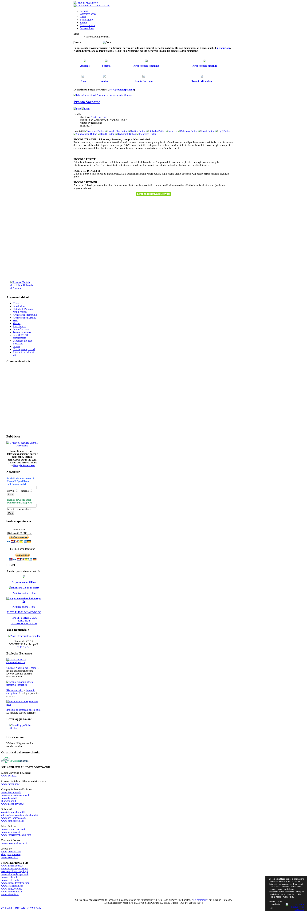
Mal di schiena (20, 311)
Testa (15, 320)
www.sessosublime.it (12, 885)
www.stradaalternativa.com (15, 883)
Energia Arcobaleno (24, 465)
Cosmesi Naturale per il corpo (21, 667)
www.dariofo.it (9, 798)
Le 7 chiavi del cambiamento (20, 336)
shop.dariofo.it (8, 801)
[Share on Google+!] (116, 131)
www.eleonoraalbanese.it (14, 843)
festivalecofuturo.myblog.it (14, 871)
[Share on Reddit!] (106, 134)
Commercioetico (88, 13)
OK (271, 908)
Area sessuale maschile (24, 317)
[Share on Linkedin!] (156, 131)
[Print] (77, 108)
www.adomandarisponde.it (14, 874)
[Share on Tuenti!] (206, 131)
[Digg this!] (222, 131)
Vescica (16, 323)
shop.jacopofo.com (10, 854)
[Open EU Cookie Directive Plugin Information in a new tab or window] (295, 906)
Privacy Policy (288, 897)
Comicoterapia (87, 25)
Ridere (83, 22)
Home (16, 303)
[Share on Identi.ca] (172, 131)
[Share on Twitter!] (137, 131)
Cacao (83, 16)
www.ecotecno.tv (10, 880)
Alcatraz (84, 11)
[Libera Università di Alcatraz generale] (103, 95)
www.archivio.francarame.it (15, 795)
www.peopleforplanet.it (121, 89)
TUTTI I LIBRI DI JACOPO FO (24, 612)
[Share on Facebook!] (94, 131)
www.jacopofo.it (9, 857)
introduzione (223, 48)
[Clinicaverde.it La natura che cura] (92, 5)
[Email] (86, 108)
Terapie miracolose (22, 332)
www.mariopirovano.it (12, 803)
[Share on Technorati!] (126, 134)
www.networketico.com (13, 818)
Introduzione (19, 306)
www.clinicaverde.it (11, 888)
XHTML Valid (34, 908)
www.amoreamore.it (11, 891)
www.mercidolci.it (10, 832)
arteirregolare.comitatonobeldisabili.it (20, 815)
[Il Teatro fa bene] (86, 2)
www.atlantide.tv (10, 894)
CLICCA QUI (24, 647)
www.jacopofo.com (11, 851)
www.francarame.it (11, 792)
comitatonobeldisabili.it (13, 812)
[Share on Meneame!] (147, 134)
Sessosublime (87, 28)
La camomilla (200, 900)
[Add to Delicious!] (188, 131)
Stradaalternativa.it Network (153, 193)
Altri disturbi (19, 326)
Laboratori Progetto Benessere (22, 342)
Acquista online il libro (24, 582)
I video (16, 346)
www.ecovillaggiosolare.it (14, 868)
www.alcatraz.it (9, 775)
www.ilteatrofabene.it (12, 865)
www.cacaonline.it (10, 784)
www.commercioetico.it (13, 829)
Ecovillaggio (86, 19)
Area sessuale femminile (25, 314)
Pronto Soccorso (87, 102)
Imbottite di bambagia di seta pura (23, 709)
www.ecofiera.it (9, 877)
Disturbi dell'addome (23, 309)
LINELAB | (20, 908)
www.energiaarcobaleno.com (16, 834)
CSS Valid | (7, 908)
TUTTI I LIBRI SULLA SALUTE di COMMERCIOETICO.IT (24, 620)
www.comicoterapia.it (12, 820)
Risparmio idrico (14, 690)
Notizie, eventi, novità (24, 349)
